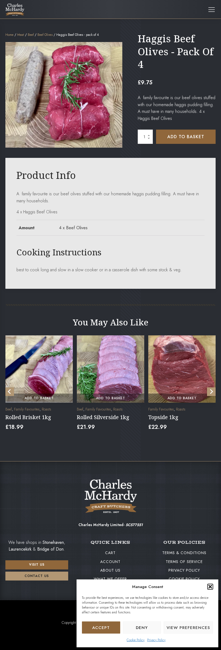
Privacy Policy (156, 640)
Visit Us (36, 564)
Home (9, 34)
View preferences (188, 628)
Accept (101, 628)
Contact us (37, 575)
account (110, 561)
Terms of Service (184, 561)
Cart (110, 552)
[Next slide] (211, 391)
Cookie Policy (135, 640)
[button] (210, 586)
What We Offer (110, 579)
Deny (142, 628)
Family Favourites (27, 409)
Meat (20, 34)
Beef (31, 34)
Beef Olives (45, 34)
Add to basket (185, 137)
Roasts (46, 409)
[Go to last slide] (9, 391)
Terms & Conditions (184, 552)
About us (110, 570)
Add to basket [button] (39, 398)
